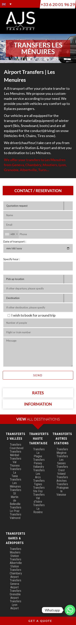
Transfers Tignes (39, 482)
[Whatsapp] (70, 610)
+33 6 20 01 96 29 (58, 4)
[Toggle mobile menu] (68, 18)
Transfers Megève (62, 451)
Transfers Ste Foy (39, 489)
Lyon (62, 165)
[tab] (38, 190)
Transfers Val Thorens (15, 462)
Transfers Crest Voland (62, 470)
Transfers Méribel (15, 453)
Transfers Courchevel (16, 446)
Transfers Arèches (62, 479)
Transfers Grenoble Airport (15, 594)
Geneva (18, 165)
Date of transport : (14, 241)
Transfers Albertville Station (16, 563)
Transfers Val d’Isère (39, 498)
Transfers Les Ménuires (15, 483)
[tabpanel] (38, 292)
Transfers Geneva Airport (15, 583)
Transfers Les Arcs (39, 473)
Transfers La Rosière (39, 508)
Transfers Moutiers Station (15, 552)
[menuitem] (7, 4)
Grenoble (11, 170)
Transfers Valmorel (15, 516)
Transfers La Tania (15, 472)
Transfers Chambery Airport (16, 573)
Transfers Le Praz (15, 509)
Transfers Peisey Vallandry (39, 463)
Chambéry (33, 165)
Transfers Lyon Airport (15, 604)
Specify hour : (11, 259)
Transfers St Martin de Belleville (15, 497)
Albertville (28, 170)
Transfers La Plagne (39, 452)
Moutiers (50, 165)
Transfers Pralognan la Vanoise (63, 489)
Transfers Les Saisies (62, 459)
